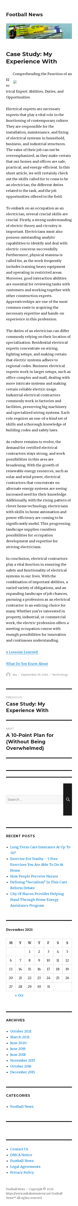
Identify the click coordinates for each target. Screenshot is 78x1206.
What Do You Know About (27, 664)
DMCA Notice (21, 1155)
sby (14, 674)
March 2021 (19, 1037)
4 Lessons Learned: (22, 652)
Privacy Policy (22, 1172)
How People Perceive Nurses (34, 876)
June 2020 (18, 1043)
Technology (60, 674)
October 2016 (20, 1066)
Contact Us (19, 1149)
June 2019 (18, 1049)
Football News (24, 15)
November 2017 (22, 1060)
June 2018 (18, 1054)
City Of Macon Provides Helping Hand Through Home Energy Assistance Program (37, 900)
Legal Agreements (25, 1166)
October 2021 (20, 1031)
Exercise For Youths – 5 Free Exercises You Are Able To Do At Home (36, 864)
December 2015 (22, 1072)
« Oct (19, 995)
